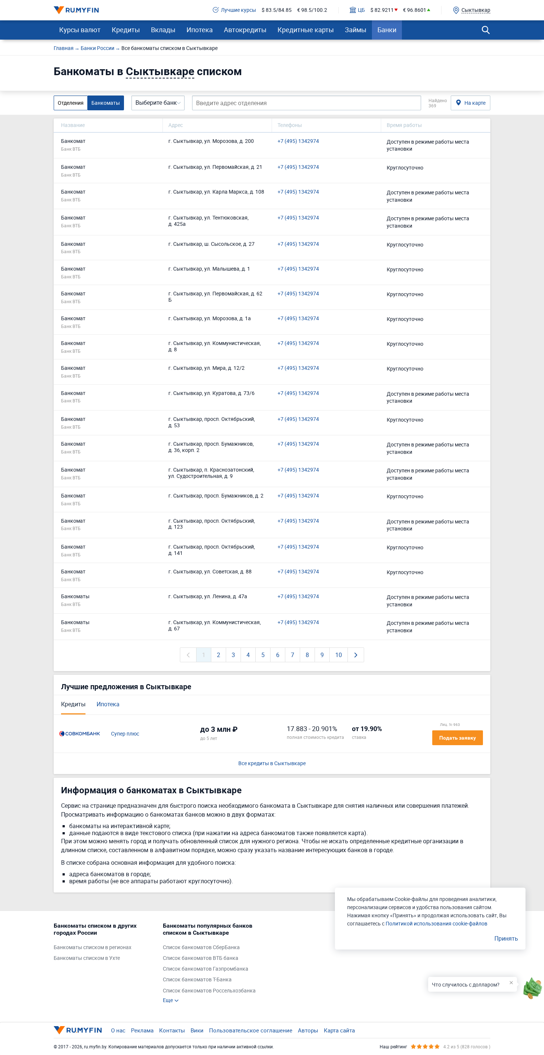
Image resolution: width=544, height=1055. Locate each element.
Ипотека (200, 29)
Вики (197, 1030)
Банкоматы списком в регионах (92, 947)
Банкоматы (105, 102)
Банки (386, 29)
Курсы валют (80, 29)
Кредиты (126, 29)
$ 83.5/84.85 (277, 10)
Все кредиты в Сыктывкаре (272, 763)
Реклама (142, 1030)
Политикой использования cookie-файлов (436, 923)
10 (338, 655)
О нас (118, 1030)
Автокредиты (245, 29)
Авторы (308, 1030)
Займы (355, 29)
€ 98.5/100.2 (312, 10)
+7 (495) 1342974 (298, 141)
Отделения (71, 102)
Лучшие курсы (238, 10)
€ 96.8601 (414, 10)
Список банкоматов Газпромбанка (205, 969)
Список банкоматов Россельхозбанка (209, 991)
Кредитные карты (306, 29)
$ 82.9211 (382, 10)
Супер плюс (125, 734)
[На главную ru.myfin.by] (78, 1030)
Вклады (163, 29)
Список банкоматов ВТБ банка (200, 958)
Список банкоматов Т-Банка (197, 980)
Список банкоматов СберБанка (201, 947)
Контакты (172, 1030)
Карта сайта (339, 1030)
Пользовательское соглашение (250, 1030)
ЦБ (361, 10)
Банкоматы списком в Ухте (87, 958)
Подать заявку (457, 738)
